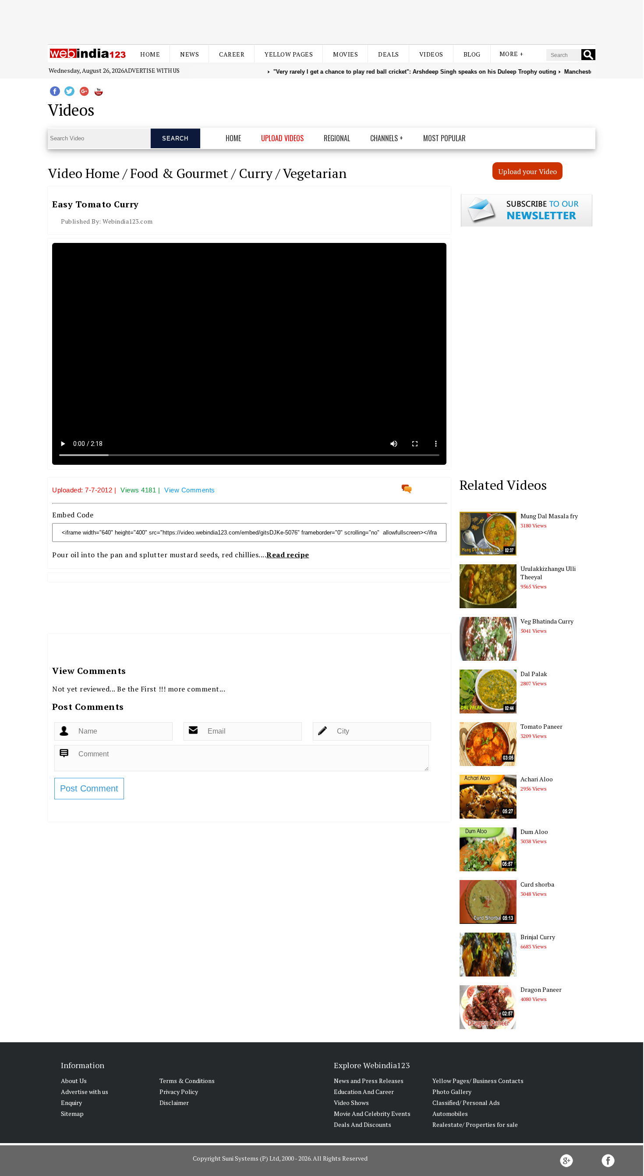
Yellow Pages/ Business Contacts (478, 1080)
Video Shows (351, 1102)
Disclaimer (174, 1102)
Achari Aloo (536, 779)
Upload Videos (282, 138)
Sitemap (72, 1113)
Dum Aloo (534, 831)
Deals (388, 54)
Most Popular (444, 138)
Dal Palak (533, 674)
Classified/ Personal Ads (466, 1102)
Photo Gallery (451, 1091)
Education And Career (364, 1091)
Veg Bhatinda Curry (546, 621)
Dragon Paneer (541, 989)
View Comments (189, 490)
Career (231, 54)
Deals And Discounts (362, 1124)
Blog (472, 54)
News (189, 54)
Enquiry (71, 1102)
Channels (384, 138)
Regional (337, 138)
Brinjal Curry (537, 937)
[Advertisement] (321, 21)
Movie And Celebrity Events (372, 1113)
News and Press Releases (368, 1080)
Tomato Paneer (541, 726)
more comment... (197, 689)
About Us (74, 1080)
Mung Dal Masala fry (549, 516)
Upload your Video (528, 171)
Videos (431, 54)
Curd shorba (537, 884)
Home (150, 54)
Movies (345, 54)
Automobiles (450, 1113)
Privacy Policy (178, 1091)
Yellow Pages (289, 54)
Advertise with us (152, 71)
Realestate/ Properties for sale (475, 1124)
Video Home (84, 173)
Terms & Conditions (187, 1080)
